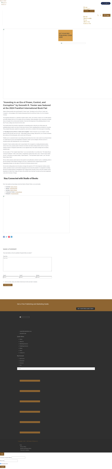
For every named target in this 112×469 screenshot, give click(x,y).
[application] (89, 9)
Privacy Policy (23, 446)
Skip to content (3, 0)
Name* (4, 275)
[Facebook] (4, 237)
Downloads (22, 360)
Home (21, 339)
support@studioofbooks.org (25, 331)
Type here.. (5, 256)
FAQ (21, 445)
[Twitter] (6, 237)
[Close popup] (2, 454)
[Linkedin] (11, 237)
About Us (22, 341)
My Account (22, 358)
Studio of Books (13, 186)
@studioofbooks (18, 192)
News (21, 350)
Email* (21, 275)
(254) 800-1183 (23, 333)
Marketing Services (24, 343)
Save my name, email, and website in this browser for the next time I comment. (21, 281)
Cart (20, 365)
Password (2, 460)
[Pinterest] (9, 237)
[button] (85, 308)
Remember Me (4, 463)
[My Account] (100, 15)
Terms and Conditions (24, 450)
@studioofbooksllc (13, 188)
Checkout (22, 362)
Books (21, 348)
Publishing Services (24, 346)
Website (37, 275)
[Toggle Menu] (89, 11)
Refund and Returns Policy (25, 448)
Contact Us (22, 352)
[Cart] (98, 15)
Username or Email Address (5, 457)
